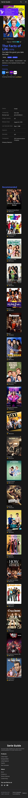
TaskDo (3, 763)
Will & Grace (10, 555)
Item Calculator (5, 765)
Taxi (8, 432)
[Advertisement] (14, 92)
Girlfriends (9, 284)
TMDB (23, 793)
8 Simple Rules (10, 605)
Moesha (9, 309)
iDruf (2, 772)
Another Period (11, 481)
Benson (9, 333)
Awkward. (9, 531)
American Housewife (12, 407)
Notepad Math (5, 759)
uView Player (4, 756)
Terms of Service (5, 776)
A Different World (11, 235)
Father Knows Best (11, 383)
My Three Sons (10, 679)
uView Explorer (5, 761)
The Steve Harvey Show (13, 210)
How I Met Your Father (12, 580)
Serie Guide (5, 2)
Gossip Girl (9, 457)
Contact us (4, 774)
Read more (5, 65)
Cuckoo (9, 629)
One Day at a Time (11, 259)
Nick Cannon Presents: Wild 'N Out (15, 654)
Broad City (9, 506)
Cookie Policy (4, 778)
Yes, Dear (9, 358)
